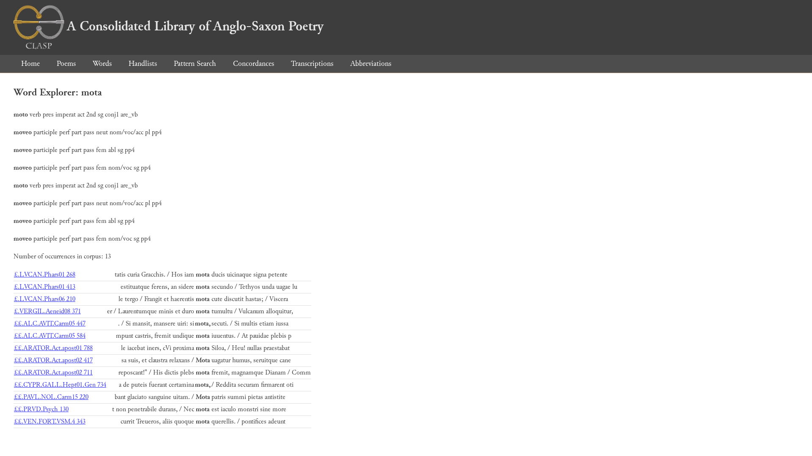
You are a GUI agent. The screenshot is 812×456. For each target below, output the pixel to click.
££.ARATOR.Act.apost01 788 (53, 348)
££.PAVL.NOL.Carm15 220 (51, 397)
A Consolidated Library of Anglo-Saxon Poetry (195, 26)
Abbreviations (370, 63)
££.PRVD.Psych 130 (41, 409)
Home (30, 63)
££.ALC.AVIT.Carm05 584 (49, 336)
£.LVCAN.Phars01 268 (44, 275)
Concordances (253, 63)
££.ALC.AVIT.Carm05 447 (49, 323)
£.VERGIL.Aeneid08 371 (47, 311)
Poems (66, 63)
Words (102, 63)
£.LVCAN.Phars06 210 (44, 299)
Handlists (143, 63)
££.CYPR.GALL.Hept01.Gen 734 (60, 385)
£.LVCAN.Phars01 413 (44, 287)
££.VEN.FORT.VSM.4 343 (49, 421)
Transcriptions (312, 63)
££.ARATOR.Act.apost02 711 (53, 372)
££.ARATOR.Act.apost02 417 (53, 360)
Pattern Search (195, 63)
